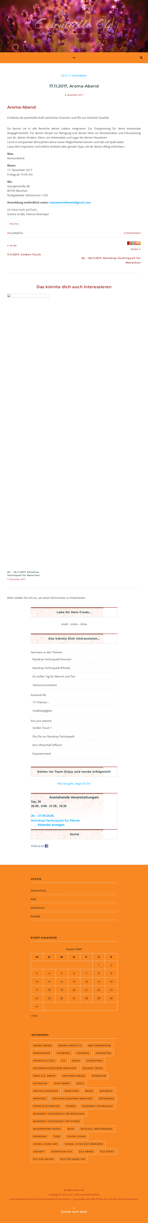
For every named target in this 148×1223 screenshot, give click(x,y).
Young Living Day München (84, 1144)
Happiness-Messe (73, 1075)
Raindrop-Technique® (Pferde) (51, 668)
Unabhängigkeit (42, 710)
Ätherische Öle (61, 1151)
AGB (33, 899)
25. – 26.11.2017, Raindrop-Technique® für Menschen (23, 574)
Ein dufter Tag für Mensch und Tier (53, 676)
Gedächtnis (95, 1060)
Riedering (40, 1136)
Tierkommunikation (44, 685)
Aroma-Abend (42, 1045)
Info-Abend (62, 1083)
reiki (71, 1128)
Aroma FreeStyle (70, 1045)
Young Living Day (45, 1144)
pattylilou (17, 233)
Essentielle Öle (74, 24)
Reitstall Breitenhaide (97, 1128)
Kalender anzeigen (51, 825)
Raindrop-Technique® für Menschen (58, 1113)
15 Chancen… (40, 702)
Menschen (72, 1091)
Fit (63, 1060)
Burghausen (41, 1053)
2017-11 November (74, 75)
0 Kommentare (132, 233)
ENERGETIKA (103, 1053)
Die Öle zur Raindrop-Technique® (53, 736)
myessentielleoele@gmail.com (70, 202)
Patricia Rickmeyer (46, 1106)
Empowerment (41, 753)
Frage (76, 1060)
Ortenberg (106, 1098)
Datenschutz (38, 890)
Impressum (38, 907)
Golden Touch (93, 1068)
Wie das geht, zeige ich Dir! (74, 783)
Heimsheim (99, 1075)
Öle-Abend (86, 1151)
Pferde (71, 1106)
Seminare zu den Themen (46, 652)
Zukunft (39, 1151)
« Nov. (34, 1015)
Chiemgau (63, 1053)
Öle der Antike (43, 1159)
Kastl (80, 1083)
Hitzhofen (40, 1083)
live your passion (41, 721)
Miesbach (106, 1091)
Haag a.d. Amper (44, 1075)
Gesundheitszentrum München (54, 1068)
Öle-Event (107, 1151)
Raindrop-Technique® (97, 1106)
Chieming (83, 1053)
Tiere (56, 1136)
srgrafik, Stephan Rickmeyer (123, 1199)
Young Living (76, 1136)
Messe (89, 1091)
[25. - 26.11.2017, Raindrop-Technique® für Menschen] (134, 243)
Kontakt (35, 916)
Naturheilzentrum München (72, 1098)
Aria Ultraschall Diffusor (47, 745)
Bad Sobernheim (99, 1045)
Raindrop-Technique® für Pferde (56, 1121)
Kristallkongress (45, 1091)
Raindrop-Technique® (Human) (51, 659)
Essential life (38, 695)
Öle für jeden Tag (72, 1159)
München (14, 223)
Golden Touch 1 (42, 728)
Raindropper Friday (47, 1128)
